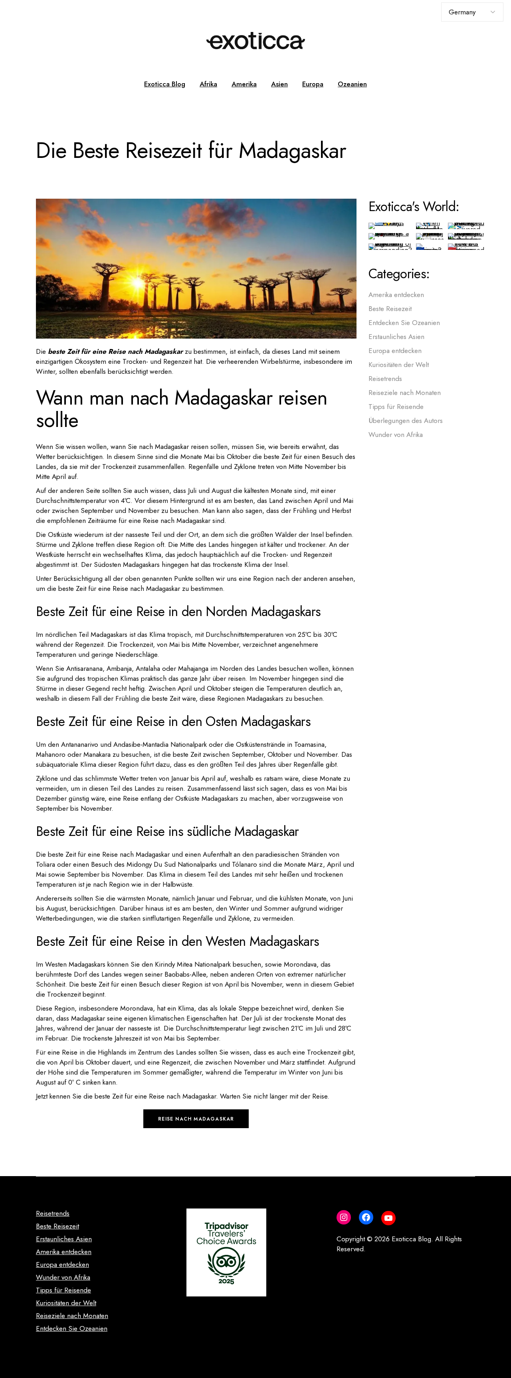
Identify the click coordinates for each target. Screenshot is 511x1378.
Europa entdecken (395, 350)
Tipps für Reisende (396, 406)
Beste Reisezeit (390, 308)
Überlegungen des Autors (405, 420)
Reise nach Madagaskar (196, 1119)
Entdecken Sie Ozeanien (404, 322)
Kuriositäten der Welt (398, 364)
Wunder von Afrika (395, 434)
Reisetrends (385, 378)
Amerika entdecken (396, 294)
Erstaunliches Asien (396, 336)
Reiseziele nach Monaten (404, 392)
